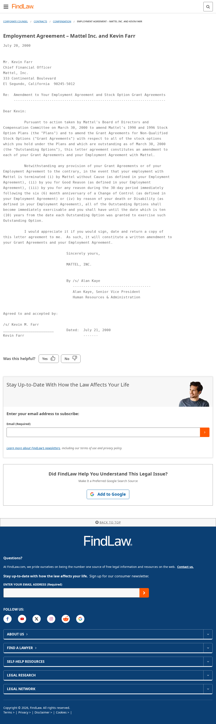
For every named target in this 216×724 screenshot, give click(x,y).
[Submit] (204, 432)
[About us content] (207, 634)
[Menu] (6, 6)
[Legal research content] (207, 675)
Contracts (40, 21)
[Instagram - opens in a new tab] (51, 619)
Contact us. (185, 567)
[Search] (208, 6)
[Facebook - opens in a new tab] (7, 619)
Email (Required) (19, 424)
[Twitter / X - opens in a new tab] (36, 619)
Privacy (23, 712)
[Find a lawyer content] (207, 647)
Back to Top (110, 522)
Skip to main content (108, 5)
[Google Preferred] (80, 619)
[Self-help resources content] (207, 661)
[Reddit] (66, 619)
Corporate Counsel (15, 21)
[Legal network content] (207, 688)
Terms (7, 712)
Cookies (61, 712)
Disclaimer (42, 712)
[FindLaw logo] (24, 7)
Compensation (62, 21)
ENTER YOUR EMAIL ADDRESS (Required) (32, 584)
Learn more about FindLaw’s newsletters (33, 448)
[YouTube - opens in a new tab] (22, 619)
